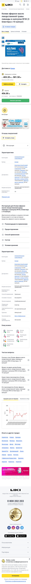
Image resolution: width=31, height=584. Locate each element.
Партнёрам (5, 552)
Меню (3, 4)
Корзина (27, 4)
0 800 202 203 (15, 501)
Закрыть (29, 559)
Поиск (20, 4)
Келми (16, 162)
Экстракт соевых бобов (21, 179)
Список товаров (24, 4)
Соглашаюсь (15, 575)
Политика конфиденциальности (15, 581)
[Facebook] (9, 527)
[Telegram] (22, 527)
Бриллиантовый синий (21, 165)
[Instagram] (13, 527)
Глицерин (22, 170)
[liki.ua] (9, 5)
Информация (6, 547)
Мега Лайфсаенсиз (20, 316)
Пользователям (7, 542)
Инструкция (10, 145)
